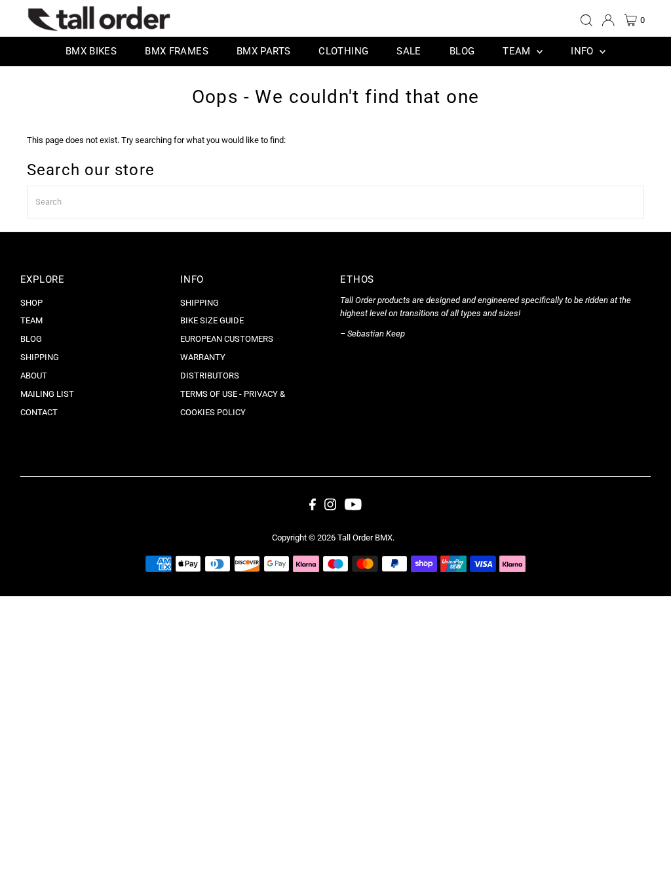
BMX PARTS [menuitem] (263, 51)
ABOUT (33, 375)
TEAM (31, 320)
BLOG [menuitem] (462, 51)
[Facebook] (312, 508)
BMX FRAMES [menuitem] (176, 51)
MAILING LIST (47, 394)
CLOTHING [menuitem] (343, 51)
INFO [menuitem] (583, 51)
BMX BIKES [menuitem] (91, 51)
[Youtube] (353, 508)
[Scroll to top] (645, 870)
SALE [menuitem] (408, 51)
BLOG (31, 339)
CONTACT (39, 412)
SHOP (31, 303)
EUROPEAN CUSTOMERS (226, 339)
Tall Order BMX (365, 537)
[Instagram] (330, 508)
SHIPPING (39, 357)
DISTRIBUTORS (209, 375)
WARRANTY (202, 357)
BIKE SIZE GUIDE (212, 320)
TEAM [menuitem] (518, 51)
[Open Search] (586, 20)
